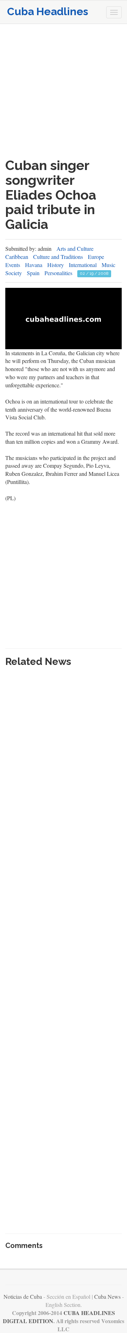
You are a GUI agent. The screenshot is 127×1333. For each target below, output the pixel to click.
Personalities (58, 273)
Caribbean (16, 256)
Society (13, 273)
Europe (96, 256)
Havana (33, 264)
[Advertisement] (63, 91)
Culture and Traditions (58, 256)
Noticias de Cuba (23, 1296)
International (83, 264)
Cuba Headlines (47, 11)
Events (12, 264)
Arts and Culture (74, 248)
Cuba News (107, 1296)
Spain (33, 273)
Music (108, 264)
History (55, 264)
